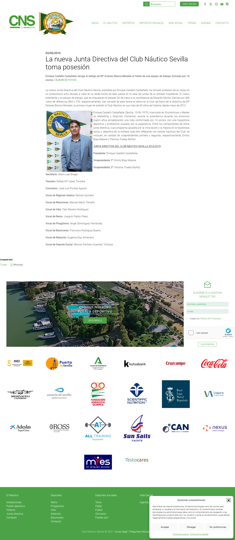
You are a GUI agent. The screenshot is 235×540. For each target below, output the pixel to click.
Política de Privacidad (210, 318)
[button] (228, 500)
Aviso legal (121, 531)
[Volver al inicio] (41, 23)
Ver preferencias (217, 527)
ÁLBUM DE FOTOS (65, 79)
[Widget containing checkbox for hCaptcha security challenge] (210, 333)
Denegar (191, 527)
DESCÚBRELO (95, 320)
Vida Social (146, 495)
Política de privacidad (199, 534)
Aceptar (165, 527)
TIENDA (192, 23)
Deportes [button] (128, 23)
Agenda (206, 23)
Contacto (222, 23)
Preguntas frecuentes (141, 531)
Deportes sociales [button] (151, 23)
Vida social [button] (175, 23)
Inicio (95, 23)
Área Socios (189, 4)
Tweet (3, 264)
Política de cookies (181, 534)
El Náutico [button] (110, 23)
